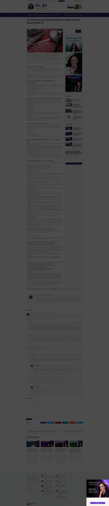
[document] (54, 253)
